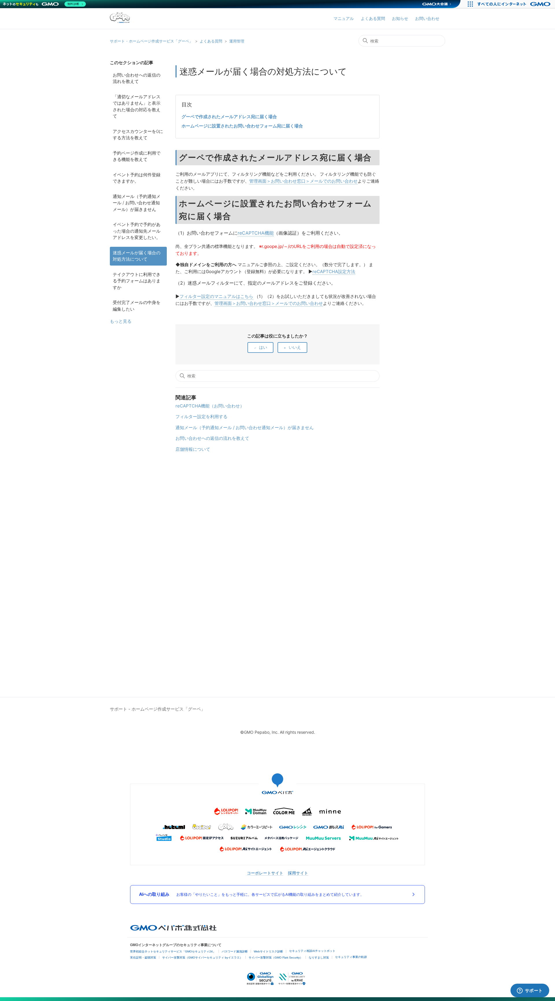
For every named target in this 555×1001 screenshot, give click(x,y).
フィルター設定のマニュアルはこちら (216, 296)
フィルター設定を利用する (201, 416)
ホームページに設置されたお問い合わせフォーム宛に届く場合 (242, 126)
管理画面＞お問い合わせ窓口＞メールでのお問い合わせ (303, 181)
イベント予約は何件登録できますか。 (136, 178)
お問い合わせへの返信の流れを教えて (136, 78)
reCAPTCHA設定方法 (333, 271)
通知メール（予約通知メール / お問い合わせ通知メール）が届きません (136, 203)
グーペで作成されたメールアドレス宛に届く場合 (229, 116)
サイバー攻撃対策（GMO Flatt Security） (276, 957)
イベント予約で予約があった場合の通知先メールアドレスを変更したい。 (136, 231)
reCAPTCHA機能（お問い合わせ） (209, 406)
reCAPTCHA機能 (256, 233)
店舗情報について (192, 449)
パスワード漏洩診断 (235, 951)
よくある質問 (373, 18)
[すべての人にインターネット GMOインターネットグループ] (514, 4)
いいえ (295, 347)
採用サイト (298, 872)
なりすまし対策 (319, 957)
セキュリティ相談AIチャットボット (312, 950)
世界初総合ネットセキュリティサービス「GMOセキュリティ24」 (173, 951)
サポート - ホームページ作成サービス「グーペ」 (151, 41)
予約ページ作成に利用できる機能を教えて (136, 156)
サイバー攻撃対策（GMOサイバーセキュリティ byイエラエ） (202, 957)
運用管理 (236, 41)
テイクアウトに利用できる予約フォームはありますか (136, 281)
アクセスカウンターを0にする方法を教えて (138, 135)
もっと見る (121, 321)
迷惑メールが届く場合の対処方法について (136, 256)
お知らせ (400, 18)
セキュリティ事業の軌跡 (351, 957)
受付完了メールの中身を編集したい (136, 306)
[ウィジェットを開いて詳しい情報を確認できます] (529, 991)
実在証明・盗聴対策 (143, 957)
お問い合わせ (427, 18)
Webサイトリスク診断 (268, 951)
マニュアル (344, 18)
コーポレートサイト (265, 872)
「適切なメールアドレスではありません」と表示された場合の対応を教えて (136, 106)
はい (263, 347)
